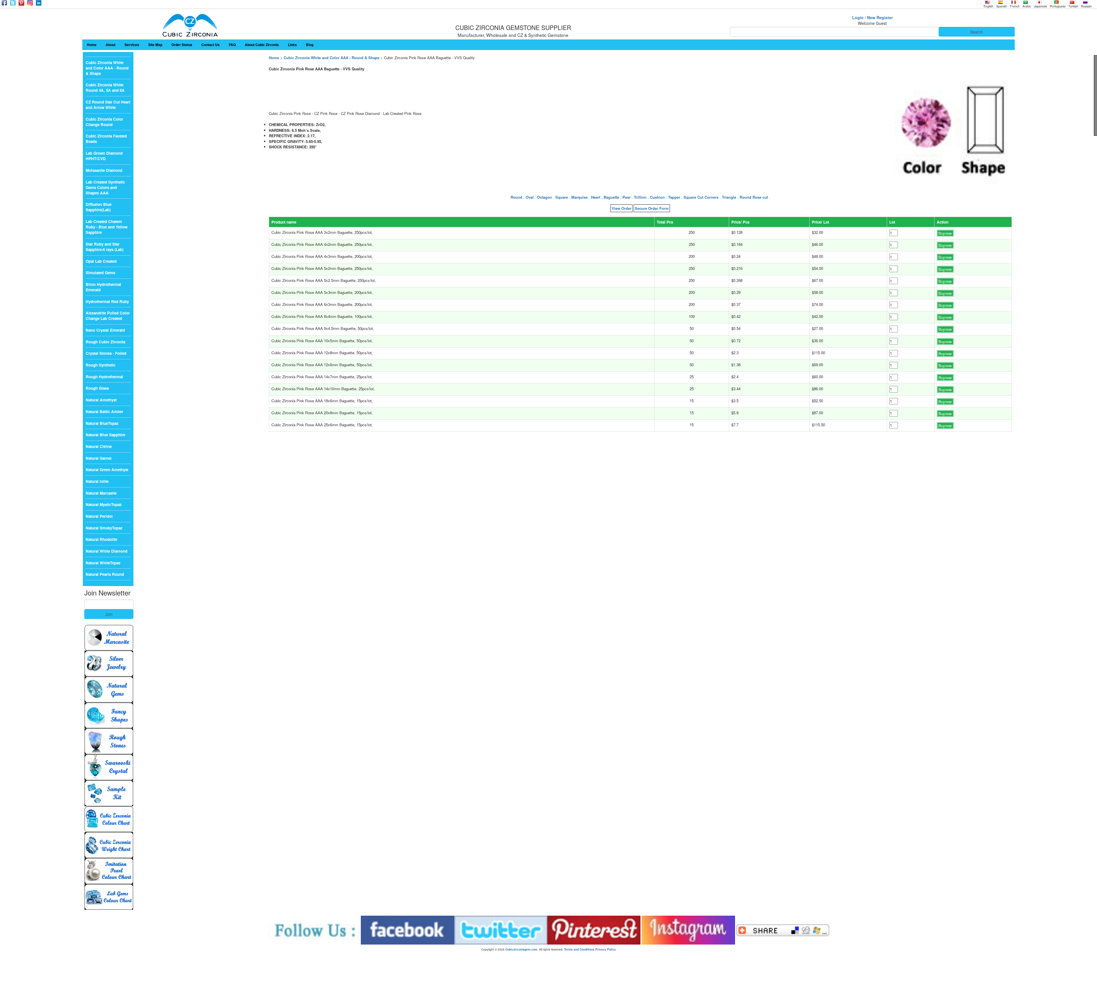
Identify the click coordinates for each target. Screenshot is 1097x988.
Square (561, 197)
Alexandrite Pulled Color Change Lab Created (108, 315)
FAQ (232, 44)
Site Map (155, 44)
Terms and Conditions (579, 949)
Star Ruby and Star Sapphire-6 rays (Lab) (104, 246)
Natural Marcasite (101, 493)
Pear (626, 197)
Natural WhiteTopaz (103, 562)
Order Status (181, 44)
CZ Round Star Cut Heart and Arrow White (108, 104)
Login (858, 17)
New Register (880, 17)
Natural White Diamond (106, 551)
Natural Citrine (99, 446)
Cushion (657, 197)
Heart (595, 197)
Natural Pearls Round (105, 574)
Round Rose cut (754, 197)
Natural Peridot (99, 516)
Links (292, 44)
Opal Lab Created (101, 261)
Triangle (729, 197)
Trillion (640, 197)
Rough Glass (97, 388)
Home (92, 44)
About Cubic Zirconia (262, 44)
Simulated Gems (100, 272)
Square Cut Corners (701, 197)
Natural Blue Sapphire (105, 434)
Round (516, 197)
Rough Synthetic (100, 365)
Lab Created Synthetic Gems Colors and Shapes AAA (105, 187)
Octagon (544, 197)
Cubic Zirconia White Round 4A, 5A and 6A (105, 87)
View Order (621, 208)
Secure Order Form (652, 208)
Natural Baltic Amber (104, 411)
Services (132, 44)
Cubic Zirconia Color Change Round (104, 121)
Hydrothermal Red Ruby (107, 301)
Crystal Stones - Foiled (106, 353)
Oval (530, 197)
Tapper (674, 197)
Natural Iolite (97, 481)
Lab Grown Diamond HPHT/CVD (104, 155)
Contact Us (210, 44)
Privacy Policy (605, 949)
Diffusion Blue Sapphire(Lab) (98, 207)
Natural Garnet (98, 458)
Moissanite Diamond (104, 170)
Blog (309, 44)
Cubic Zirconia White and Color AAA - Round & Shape (331, 57)
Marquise (579, 197)
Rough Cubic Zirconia (105, 341)
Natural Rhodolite (101, 539)
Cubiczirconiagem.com (521, 949)
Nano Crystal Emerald (105, 330)
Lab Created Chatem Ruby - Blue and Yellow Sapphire (106, 227)
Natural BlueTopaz (102, 423)
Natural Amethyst (101, 400)
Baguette (611, 197)
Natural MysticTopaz (104, 504)
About (110, 44)
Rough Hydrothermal (104, 376)
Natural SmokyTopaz (104, 528)
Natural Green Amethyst (107, 469)
